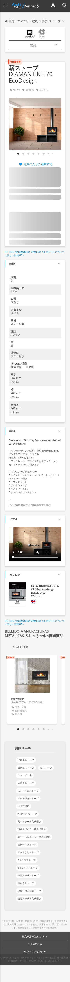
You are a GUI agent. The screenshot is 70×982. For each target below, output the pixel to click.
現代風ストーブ (26, 760)
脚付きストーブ (26, 883)
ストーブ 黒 (25, 775)
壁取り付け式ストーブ (29, 890)
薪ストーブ (46, 767)
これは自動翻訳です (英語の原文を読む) (30, 505)
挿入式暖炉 (23, 806)
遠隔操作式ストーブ (28, 875)
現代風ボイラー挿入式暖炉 (32, 829)
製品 (33, 45)
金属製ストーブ (26, 767)
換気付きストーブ (27, 844)
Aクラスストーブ (27, 860)
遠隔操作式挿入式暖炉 (29, 898)
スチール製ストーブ (28, 790)
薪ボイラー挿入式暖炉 (29, 821)
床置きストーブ (26, 783)
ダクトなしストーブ (28, 852)
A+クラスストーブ (27, 813)
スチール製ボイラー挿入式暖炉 (34, 837)
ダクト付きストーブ (28, 798)
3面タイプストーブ (28, 867)
